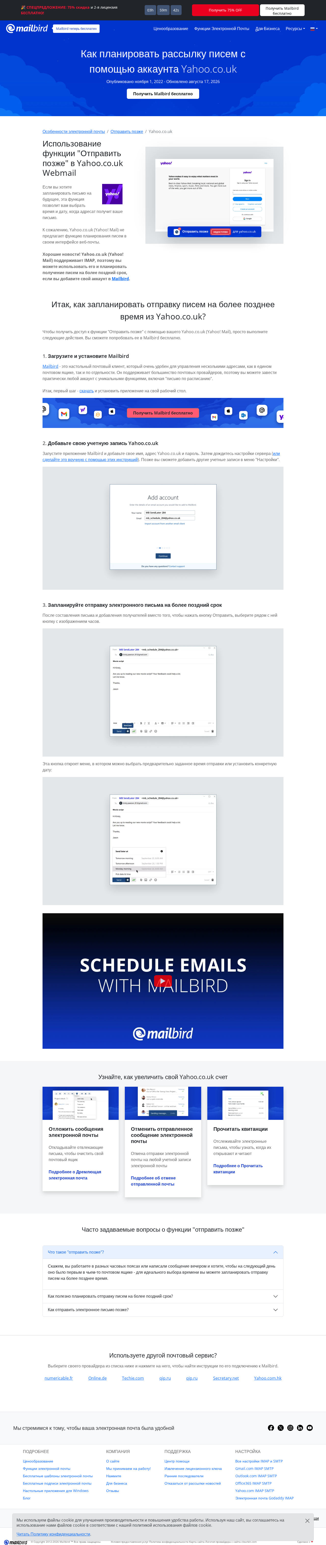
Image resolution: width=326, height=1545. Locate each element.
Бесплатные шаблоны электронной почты (58, 1475)
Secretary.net (226, 1378)
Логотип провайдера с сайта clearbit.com (231, 1541)
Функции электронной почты (221, 28)
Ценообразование (171, 28)
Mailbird (120, 278)
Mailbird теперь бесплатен (76, 28)
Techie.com (133, 1378)
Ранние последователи (184, 1475)
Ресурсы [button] (294, 28)
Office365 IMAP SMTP (253, 1483)
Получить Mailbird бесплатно (163, 94)
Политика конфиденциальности (168, 1541)
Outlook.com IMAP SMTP (256, 1475)
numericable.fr (59, 1378)
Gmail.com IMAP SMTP (254, 1468)
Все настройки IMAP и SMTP (259, 1461)
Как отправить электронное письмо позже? (88, 1309)
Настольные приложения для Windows (56, 1490)
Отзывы (112, 1490)
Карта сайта (197, 1541)
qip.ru (165, 1378)
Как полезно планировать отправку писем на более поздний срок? (110, 1296)
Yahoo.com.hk (267, 1378)
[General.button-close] (307, 1521)
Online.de (97, 1378)
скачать (86, 391)
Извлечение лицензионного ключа (193, 1468)
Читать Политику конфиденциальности (53, 1534)
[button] (314, 28)
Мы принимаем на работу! (128, 1468)
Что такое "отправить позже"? (76, 1252)
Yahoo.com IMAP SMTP (254, 1490)
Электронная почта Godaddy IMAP (264, 1498)
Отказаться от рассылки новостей (193, 1483)
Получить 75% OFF (225, 10)
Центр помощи (177, 1461)
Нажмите (113, 1475)
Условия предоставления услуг (129, 1541)
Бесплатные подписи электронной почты (57, 1483)
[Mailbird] (27, 28)
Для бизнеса (267, 28)
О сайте (112, 1461)
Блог (27, 1498)
